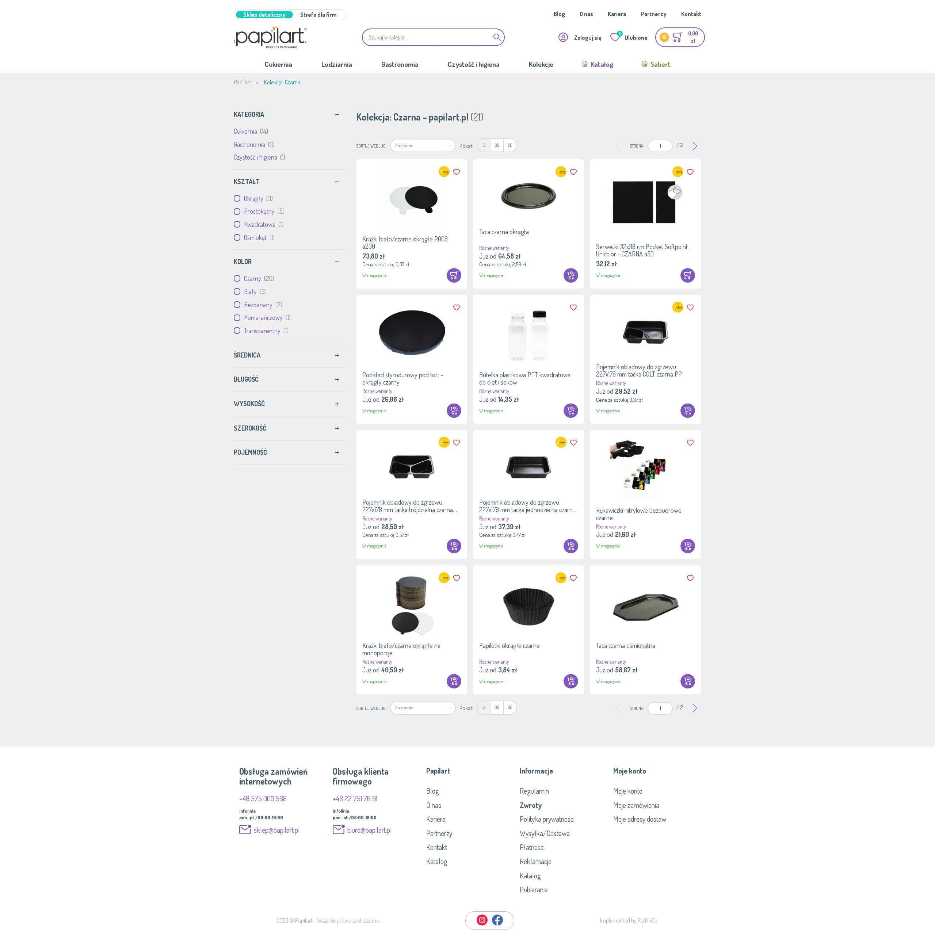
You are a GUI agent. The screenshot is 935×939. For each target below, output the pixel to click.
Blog (559, 14)
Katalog (601, 64)
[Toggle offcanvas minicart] (680, 37)
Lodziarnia (336, 64)
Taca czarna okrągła (504, 231)
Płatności (532, 847)
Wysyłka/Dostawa (545, 833)
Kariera (617, 14)
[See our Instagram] (482, 924)
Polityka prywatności (547, 819)
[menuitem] (483, 145)
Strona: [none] (637, 146)
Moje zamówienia (636, 805)
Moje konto (627, 790)
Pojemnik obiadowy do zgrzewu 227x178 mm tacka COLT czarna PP (639, 370)
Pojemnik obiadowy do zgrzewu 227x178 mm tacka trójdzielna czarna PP (407, 506)
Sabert (659, 64)
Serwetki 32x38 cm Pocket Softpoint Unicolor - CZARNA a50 (642, 250)
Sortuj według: (371, 146)
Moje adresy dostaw (639, 819)
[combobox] (433, 37)
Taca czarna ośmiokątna (625, 645)
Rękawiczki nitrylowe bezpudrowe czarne (639, 514)
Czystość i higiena (474, 64)
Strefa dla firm (318, 15)
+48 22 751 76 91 (355, 798)
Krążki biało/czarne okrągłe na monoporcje (401, 649)
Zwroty (531, 805)
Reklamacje (536, 861)
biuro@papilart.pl (369, 830)
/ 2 (679, 144)
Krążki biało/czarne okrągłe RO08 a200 (405, 242)
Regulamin (534, 790)
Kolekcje (541, 64)
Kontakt (691, 14)
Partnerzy (654, 14)
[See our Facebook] (497, 924)
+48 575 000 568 (263, 798)
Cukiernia (278, 64)
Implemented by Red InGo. (629, 920)
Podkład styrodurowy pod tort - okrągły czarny (402, 378)
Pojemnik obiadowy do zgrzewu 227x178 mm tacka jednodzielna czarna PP (527, 506)
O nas (586, 14)
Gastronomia (400, 64)
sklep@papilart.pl (277, 830)
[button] (457, 172)
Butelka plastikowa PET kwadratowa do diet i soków (524, 378)
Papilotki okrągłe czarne (509, 645)
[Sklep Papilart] (270, 37)
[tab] (289, 115)
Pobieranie (534, 889)
